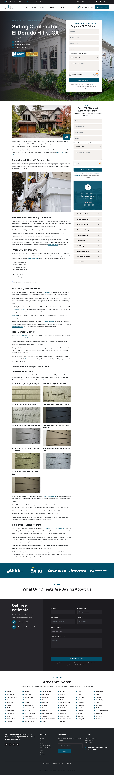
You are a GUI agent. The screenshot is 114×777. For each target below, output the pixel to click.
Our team (27, 359)
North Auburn (11, 708)
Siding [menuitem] (42, 7)
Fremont (45, 700)
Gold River (81, 700)
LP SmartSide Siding (83, 224)
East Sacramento (12, 697)
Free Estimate (102, 7)
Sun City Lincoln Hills (48, 719)
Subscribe (65, 751)
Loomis (9, 705)
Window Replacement (83, 256)
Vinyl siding (15, 315)
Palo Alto (27, 711)
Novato (80, 708)
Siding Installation (82, 235)
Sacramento (28, 716)
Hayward (27, 702)
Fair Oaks (81, 697)
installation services (17, 326)
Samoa (44, 716)
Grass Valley (10, 702)
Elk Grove (45, 697)
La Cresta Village (65, 702)
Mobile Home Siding (83, 230)
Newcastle (99, 705)
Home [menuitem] (26, 7)
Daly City (63, 694)
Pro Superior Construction (21, 335)
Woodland (63, 721)
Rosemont (99, 713)
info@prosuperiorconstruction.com (38, 2)
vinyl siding (47, 292)
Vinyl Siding (80, 246)
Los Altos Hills (29, 705)
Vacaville (98, 719)
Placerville (81, 711)
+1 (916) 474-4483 (87, 7)
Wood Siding (80, 262)
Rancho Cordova (30, 713)
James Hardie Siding (83, 219)
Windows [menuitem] (51, 7)
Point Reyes (10, 713)
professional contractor (19, 309)
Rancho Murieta (47, 713)
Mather (44, 705)
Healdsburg (45, 702)
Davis (79, 694)
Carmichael (28, 694)
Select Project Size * (56, 627)
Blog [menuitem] (41, 752)
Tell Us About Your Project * (58, 637)
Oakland (98, 708)
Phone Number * (82, 608)
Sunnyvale (81, 719)
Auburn (62, 691)
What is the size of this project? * (78, 53)
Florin (8, 700)
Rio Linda (63, 713)
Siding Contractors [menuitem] (45, 745)
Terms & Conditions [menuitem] (58, 763)
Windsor (44, 721)
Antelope (9, 691)
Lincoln (98, 702)
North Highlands (29, 708)
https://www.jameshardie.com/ (48, 380)
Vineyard (9, 721)
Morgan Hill (63, 705)
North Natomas (47, 708)
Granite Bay (99, 700)
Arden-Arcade (46, 691)
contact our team (49, 322)
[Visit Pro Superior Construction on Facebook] (104, 2)
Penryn (44, 711)
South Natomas (11, 719)
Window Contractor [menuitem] (45, 748)
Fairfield (98, 697)
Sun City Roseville (65, 719)
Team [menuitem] (42, 741)
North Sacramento (65, 708)
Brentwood (99, 691)
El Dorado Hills (29, 697)
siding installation (61, 152)
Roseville (9, 716)
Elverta (62, 697)
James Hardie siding (50, 496)
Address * (80, 618)
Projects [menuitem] (61, 7)
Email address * (55, 618)
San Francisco (64, 716)
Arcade (27, 691)
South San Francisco (31, 719)
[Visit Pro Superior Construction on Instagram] (107, 2)
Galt (61, 700)
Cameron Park (11, 694)
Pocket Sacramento (102, 711)
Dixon (97, 694)
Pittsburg (63, 711)
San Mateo (99, 716)
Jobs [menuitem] (41, 743)
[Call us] (97, 2)
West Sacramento (30, 721)
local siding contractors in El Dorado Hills (54, 528)
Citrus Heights (46, 694)
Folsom (27, 700)
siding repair (15, 155)
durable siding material (28, 338)
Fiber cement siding (33, 258)
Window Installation (83, 251)
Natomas (81, 705)
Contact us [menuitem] (90, 2)
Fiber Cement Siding (83, 214)
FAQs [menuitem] (78, 2)
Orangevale (10, 711)
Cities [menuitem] (83, 2)
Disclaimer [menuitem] (68, 763)
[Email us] (100, 2)
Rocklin (80, 713)
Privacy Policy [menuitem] (46, 763)
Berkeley (80, 691)
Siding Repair (81, 240)
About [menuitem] (34, 7)
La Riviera (81, 702)
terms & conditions (82, 663)
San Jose (81, 716)
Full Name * (54, 608)
